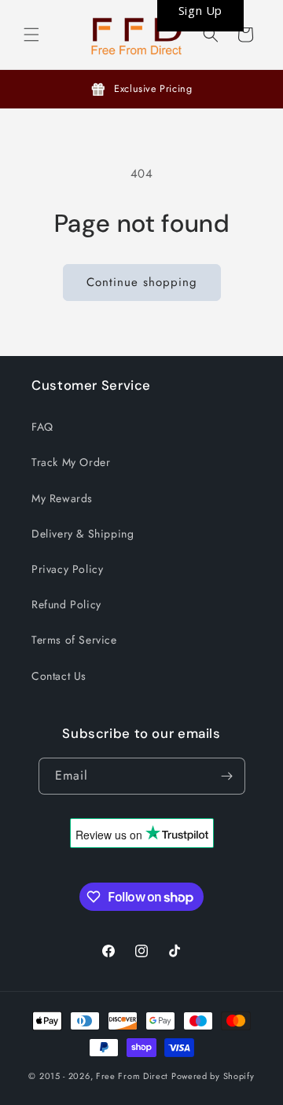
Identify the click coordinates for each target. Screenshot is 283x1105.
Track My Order (70, 462)
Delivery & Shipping (82, 533)
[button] (31, 34)
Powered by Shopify (213, 1076)
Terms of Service (74, 640)
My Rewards (62, 498)
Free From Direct (132, 1076)
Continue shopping (141, 282)
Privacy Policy (67, 569)
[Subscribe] (227, 776)
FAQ (42, 427)
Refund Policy (66, 604)
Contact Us (58, 676)
